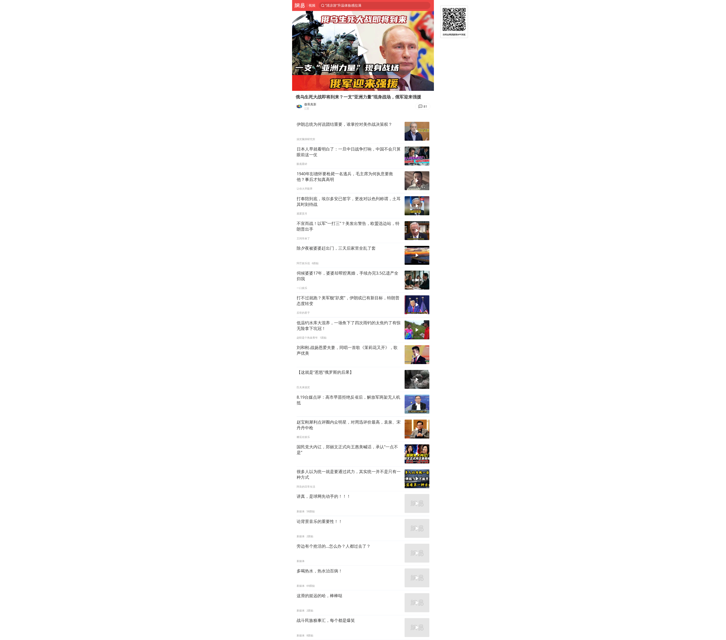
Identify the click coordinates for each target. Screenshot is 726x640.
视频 (312, 5)
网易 (299, 5)
